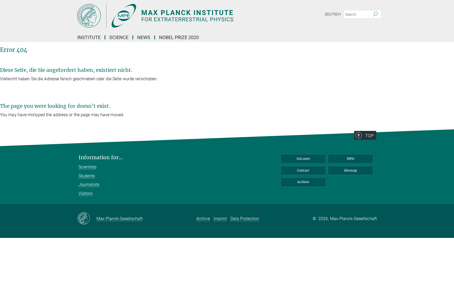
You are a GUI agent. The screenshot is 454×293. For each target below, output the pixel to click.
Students (87, 175)
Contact (303, 170)
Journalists (89, 184)
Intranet (303, 159)
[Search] (375, 14)
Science (118, 37)
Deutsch (333, 14)
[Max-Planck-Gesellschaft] (86, 218)
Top (369, 135)
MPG (350, 159)
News (143, 37)
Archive (303, 182)
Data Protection (244, 218)
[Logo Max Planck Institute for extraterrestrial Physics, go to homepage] (175, 16)
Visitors (85, 193)
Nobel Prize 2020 (179, 37)
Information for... (101, 158)
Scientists (87, 166)
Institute (89, 37)
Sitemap (350, 170)
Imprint (220, 218)
